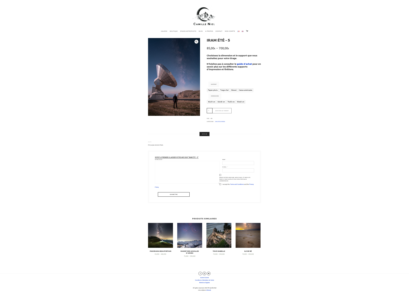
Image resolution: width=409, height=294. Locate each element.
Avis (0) (204, 134)
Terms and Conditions (237, 184)
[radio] (212, 90)
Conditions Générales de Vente (204, 280)
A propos (209, 31)
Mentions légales (204, 282)
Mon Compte (230, 31)
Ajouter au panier (222, 110)
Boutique (174, 31)
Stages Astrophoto (188, 31)
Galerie (164, 31)
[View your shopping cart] (247, 31)
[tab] (204, 134)
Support (214, 84)
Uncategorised (220, 121)
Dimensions (215, 96)
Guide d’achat (204, 277)
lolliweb (208, 290)
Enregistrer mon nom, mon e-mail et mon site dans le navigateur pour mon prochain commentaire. (235, 179)
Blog (201, 31)
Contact (218, 31)
